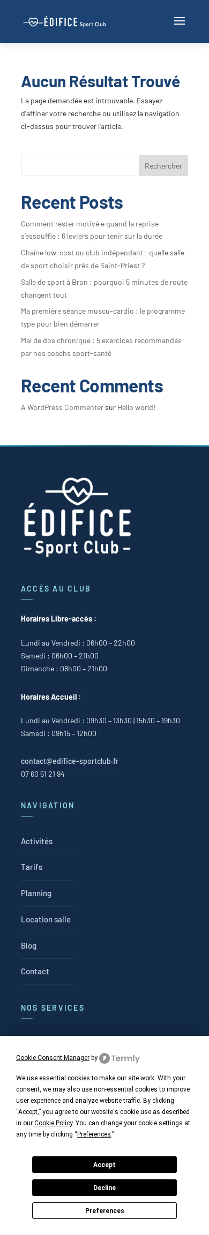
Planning (36, 893)
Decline (104, 1188)
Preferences (104, 1211)
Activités (37, 841)
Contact (35, 971)
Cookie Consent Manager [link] (52, 1058)
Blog (28, 945)
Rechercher (163, 165)
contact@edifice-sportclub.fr (69, 761)
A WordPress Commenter (62, 407)
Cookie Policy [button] (53, 1123)
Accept (104, 1165)
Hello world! (136, 407)
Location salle (46, 919)
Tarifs (31, 867)
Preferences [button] (94, 1134)
